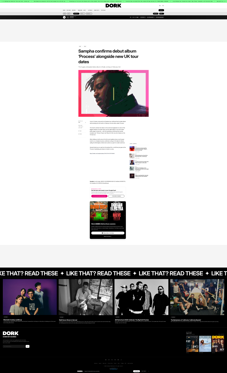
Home (80, 46)
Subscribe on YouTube (109, 233)
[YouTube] (115, 359)
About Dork (104, 363)
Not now (144, 371)
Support (100, 363)
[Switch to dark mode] (160, 6)
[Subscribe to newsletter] (27, 346)
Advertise (95, 363)
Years (119, 363)
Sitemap (122, 363)
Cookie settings (130, 363)
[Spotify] (118, 359)
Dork (79, 122)
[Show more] (149, 371)
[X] (112, 359)
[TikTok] (121, 359)
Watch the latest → (108, 236)
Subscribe (136, 371)
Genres (115, 363)
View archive (221, 334)
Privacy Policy (110, 363)
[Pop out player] (131, 17)
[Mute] (133, 17)
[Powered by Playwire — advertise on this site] (113, 369)
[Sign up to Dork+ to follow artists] (85, 122)
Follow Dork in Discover (99, 196)
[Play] (64, 17)
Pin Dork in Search (116, 196)
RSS (125, 363)
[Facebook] (109, 359)
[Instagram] (106, 359)
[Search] (163, 6)
